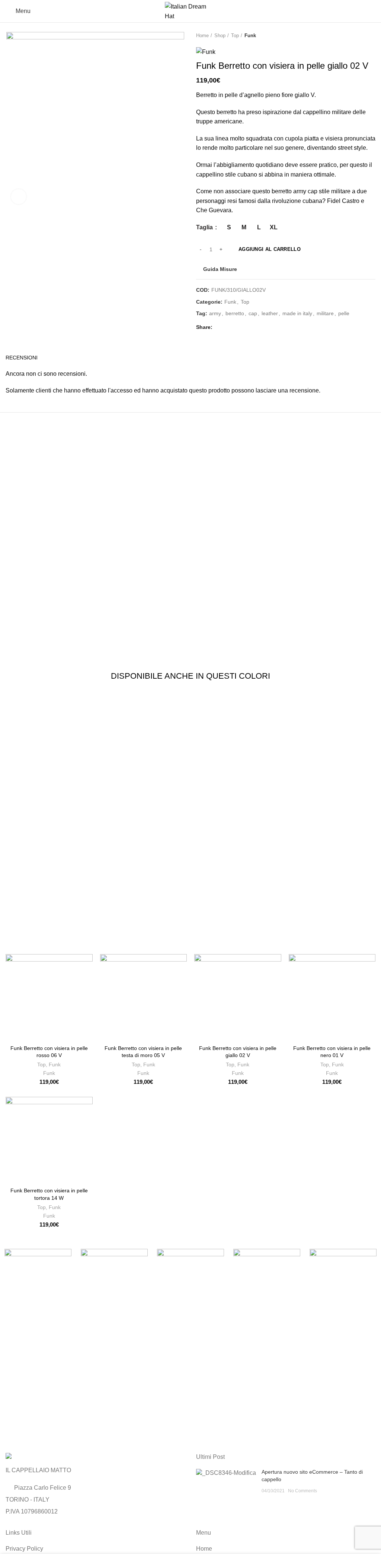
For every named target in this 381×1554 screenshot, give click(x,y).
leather (270, 313)
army (215, 313)
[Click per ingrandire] (18, 196)
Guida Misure (220, 269)
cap (253, 313)
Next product (371, 35)
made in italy (297, 313)
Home (202, 35)
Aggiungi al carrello (269, 249)
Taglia (205, 227)
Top (235, 35)
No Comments (302, 1490)
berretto (234, 313)
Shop (219, 35)
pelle (343, 313)
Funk (250, 35)
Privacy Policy (24, 1548)
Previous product (357, 35)
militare (325, 313)
